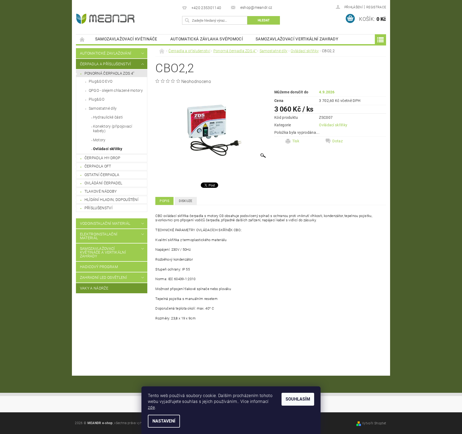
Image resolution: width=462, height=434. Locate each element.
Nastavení (163, 421)
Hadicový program (99, 267)
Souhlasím (298, 399)
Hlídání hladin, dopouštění (111, 199)
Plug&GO (96, 99)
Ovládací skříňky (107, 149)
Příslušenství (98, 208)
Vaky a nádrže (94, 288)
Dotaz (337, 141)
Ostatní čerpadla (101, 175)
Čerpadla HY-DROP (102, 158)
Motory (99, 140)
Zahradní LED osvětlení (103, 277)
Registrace (376, 7)
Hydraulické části (108, 117)
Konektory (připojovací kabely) (112, 128)
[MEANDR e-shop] (105, 19)
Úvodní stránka (82, 39)
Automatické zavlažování (105, 53)
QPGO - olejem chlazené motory (116, 90)
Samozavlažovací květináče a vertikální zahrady (103, 252)
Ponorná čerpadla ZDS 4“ (109, 73)
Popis (164, 201)
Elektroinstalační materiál (98, 236)
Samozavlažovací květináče (126, 39)
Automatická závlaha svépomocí (206, 39)
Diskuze (185, 201)
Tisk (295, 141)
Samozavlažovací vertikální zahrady (297, 39)
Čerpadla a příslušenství (105, 64)
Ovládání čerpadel (103, 183)
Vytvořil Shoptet (374, 423)
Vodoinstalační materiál (105, 223)
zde (151, 407)
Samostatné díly (103, 108)
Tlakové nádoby (100, 191)
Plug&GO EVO (101, 81)
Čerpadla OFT (97, 166)
